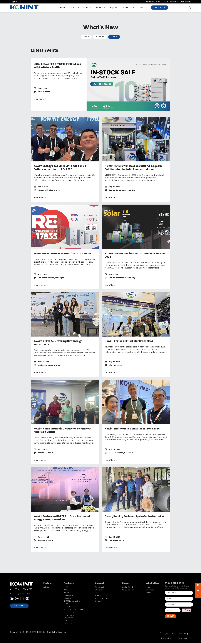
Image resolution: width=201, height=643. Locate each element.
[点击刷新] (186, 610)
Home (63, 7)
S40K (66, 587)
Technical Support (102, 598)
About (143, 7)
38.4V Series (68, 623)
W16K (66, 590)
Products (100, 7)
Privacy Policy (165, 638)
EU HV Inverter (69, 615)
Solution (75, 7)
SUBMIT (170, 616)
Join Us (46, 587)
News (86, 36)
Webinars (186, 1)
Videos (98, 595)
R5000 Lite (68, 598)
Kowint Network (170, 1)
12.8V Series (68, 618)
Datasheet (99, 587)
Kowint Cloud (153, 1)
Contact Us (159, 7)
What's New (129, 7)
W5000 (66, 593)
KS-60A (66, 604)
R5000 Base (68, 595)
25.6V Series (68, 620)
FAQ (96, 593)
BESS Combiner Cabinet (73, 609)
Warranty (99, 590)
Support (114, 7)
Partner (87, 7)
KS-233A (67, 606)
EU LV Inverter (69, 612)
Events (114, 36)
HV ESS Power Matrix (72, 601)
